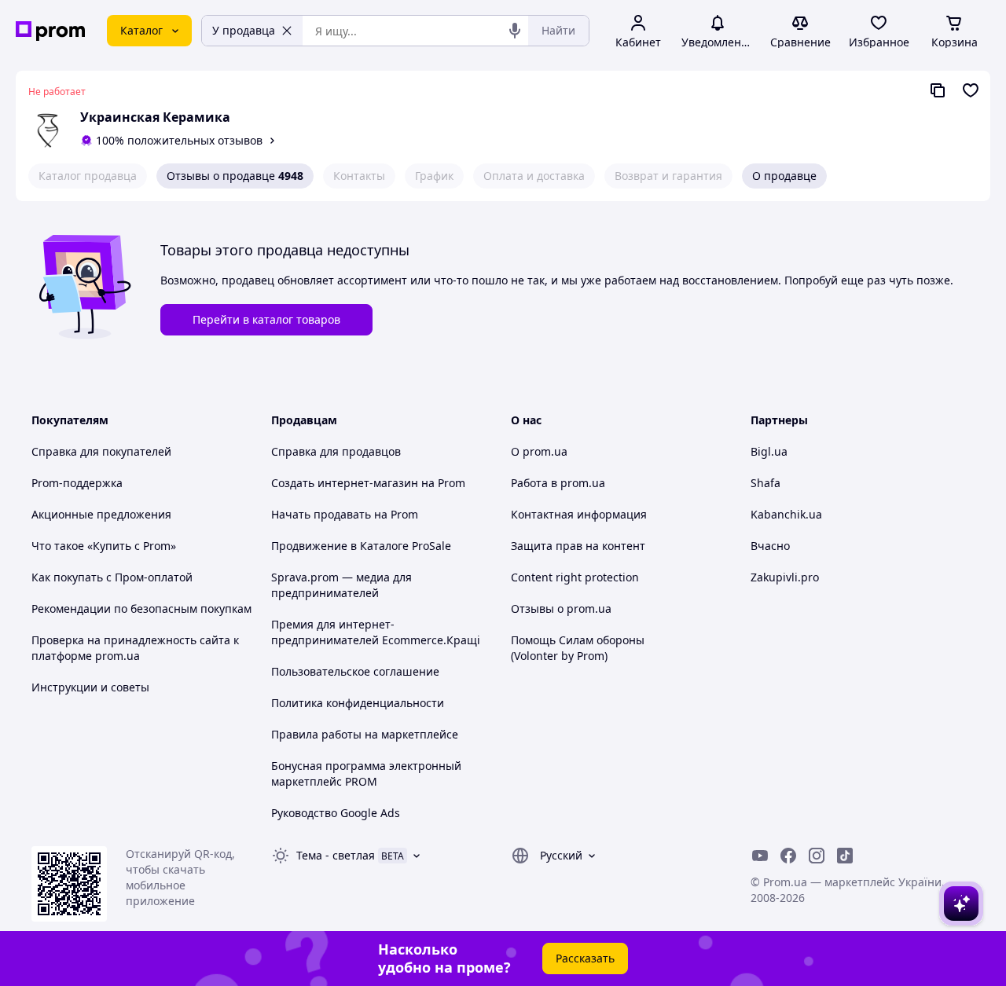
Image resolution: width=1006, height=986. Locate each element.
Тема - (335, 855)
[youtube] (760, 855)
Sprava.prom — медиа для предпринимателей (341, 585)
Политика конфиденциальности (357, 702)
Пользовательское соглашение (355, 671)
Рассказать (585, 958)
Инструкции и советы (90, 687)
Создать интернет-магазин (344, 482)
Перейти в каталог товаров (266, 319)
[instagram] (816, 855)
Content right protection (575, 577)
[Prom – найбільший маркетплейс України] (50, 31)
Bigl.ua (769, 451)
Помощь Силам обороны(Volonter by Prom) (577, 647)
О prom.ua (539, 451)
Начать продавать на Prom (344, 514)
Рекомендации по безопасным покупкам (141, 608)
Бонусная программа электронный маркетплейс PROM (366, 773)
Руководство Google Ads (335, 812)
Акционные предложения (101, 514)
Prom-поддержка (77, 482)
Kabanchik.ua (786, 514)
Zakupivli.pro (785, 577)
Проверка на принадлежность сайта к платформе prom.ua (135, 647)
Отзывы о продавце (235, 175)
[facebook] (788, 855)
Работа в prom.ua (558, 482)
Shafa (765, 482)
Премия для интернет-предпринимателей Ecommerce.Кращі (375, 632)
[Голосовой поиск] (514, 31)
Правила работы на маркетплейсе (364, 734)
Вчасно (770, 545)
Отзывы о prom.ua (561, 608)
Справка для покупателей (101, 451)
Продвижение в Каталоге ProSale (361, 545)
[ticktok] (844, 855)
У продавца (243, 30)
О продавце (784, 175)
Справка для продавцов (336, 451)
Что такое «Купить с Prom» (103, 545)
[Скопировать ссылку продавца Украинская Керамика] (937, 90)
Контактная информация (579, 514)
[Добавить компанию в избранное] (970, 90)
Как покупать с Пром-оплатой (112, 577)
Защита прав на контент (578, 545)
